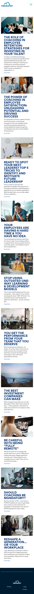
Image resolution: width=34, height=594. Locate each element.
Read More (7, 72)
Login (24, 587)
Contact (25, 589)
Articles (9, 587)
